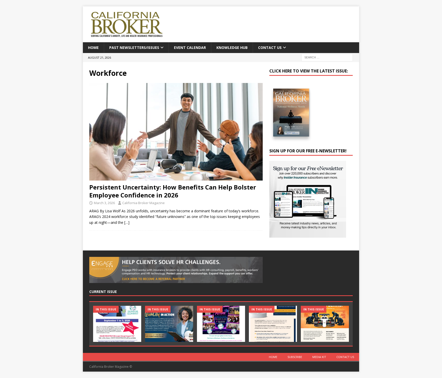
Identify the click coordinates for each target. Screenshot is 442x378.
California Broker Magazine (143, 203)
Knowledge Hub (232, 47)
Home (93, 47)
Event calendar (190, 47)
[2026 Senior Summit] (117, 324)
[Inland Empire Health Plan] (169, 324)
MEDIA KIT (319, 357)
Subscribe (295, 357)
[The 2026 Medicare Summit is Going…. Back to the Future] (221, 324)
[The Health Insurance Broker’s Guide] (273, 324)
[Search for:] (327, 57)
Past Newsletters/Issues (134, 47)
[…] (126, 222)
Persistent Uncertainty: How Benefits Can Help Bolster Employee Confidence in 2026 (172, 191)
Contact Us (270, 47)
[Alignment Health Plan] (325, 324)
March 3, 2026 (104, 203)
